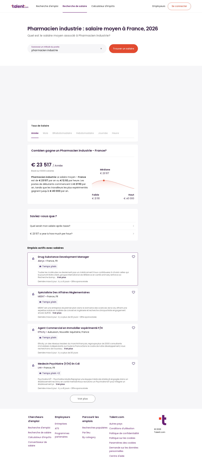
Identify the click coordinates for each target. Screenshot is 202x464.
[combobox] (65, 50)
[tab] (35, 134)
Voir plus (61, 277)
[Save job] (133, 256)
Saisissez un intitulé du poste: (45, 46)
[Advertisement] (82, 92)
